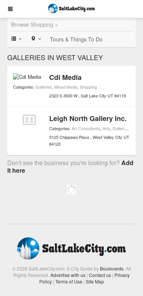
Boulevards (112, 268)
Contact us (100, 275)
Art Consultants (86, 128)
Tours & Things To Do (76, 39)
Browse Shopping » (34, 24)
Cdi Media (65, 77)
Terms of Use (68, 281)
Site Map (95, 281)
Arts (106, 128)
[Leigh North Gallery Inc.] (29, 120)
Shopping (88, 87)
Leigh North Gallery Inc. (88, 118)
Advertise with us (67, 275)
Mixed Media (65, 87)
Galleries (43, 87)
